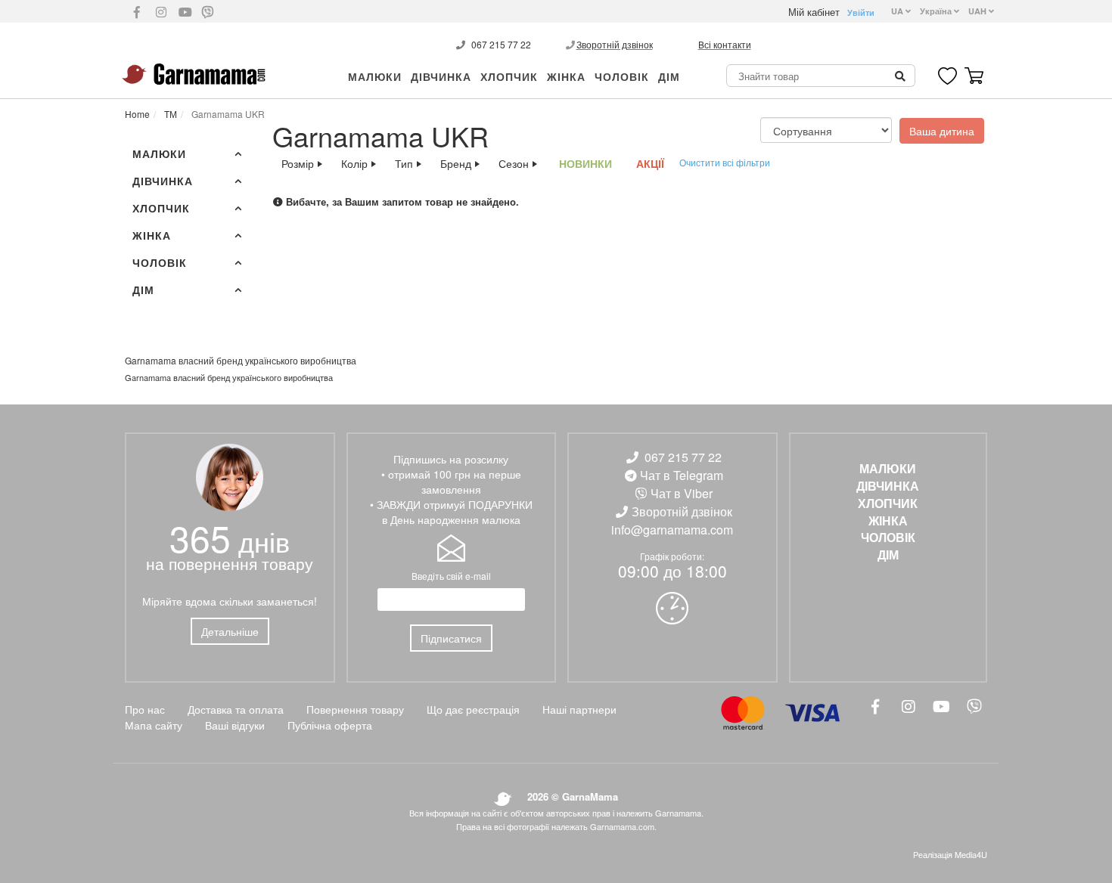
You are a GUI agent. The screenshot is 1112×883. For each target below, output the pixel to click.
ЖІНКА (566, 76)
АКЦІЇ (650, 163)
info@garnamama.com (672, 529)
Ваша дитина (941, 130)
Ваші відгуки (235, 725)
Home (137, 113)
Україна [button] (937, 11)
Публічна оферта (329, 725)
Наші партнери (579, 709)
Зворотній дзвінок (614, 44)
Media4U (971, 854)
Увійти (860, 12)
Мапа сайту (153, 725)
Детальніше (230, 631)
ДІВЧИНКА (441, 76)
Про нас (145, 709)
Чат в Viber (682, 493)
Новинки (585, 163)
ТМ (169, 113)
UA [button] (898, 11)
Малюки (375, 76)
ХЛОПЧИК (509, 76)
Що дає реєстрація (473, 709)
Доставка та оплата (236, 709)
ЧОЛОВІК (622, 76)
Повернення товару (355, 709)
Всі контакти (724, 44)
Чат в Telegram (681, 475)
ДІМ (669, 76)
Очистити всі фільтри (724, 162)
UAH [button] (978, 11)
